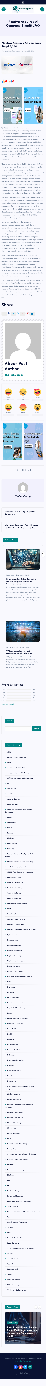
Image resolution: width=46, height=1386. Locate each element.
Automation (11, 822)
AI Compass (11, 789)
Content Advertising (14, 888)
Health (9, 1034)
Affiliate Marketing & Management (20, 778)
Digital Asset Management (16, 961)
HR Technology (12, 1044)
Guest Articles (12, 1029)
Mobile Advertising (14, 1123)
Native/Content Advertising (17, 1144)
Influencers (11, 1055)
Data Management (14, 945)
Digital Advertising (14, 956)
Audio (9, 817)
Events (9, 1013)
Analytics (10, 794)
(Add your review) (7, 704)
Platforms (10, 1175)
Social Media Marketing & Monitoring (20, 1248)
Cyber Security (12, 935)
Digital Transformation (15, 971)
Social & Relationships (15, 1238)
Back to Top (24, 1373)
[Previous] (35, 1307)
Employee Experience (15, 1003)
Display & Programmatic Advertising (20, 977)
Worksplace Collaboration (16, 1290)
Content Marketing (14, 893)
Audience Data (12, 804)
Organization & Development (17, 1159)
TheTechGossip (14, 375)
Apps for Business (13, 799)
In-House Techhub (13, 1050)
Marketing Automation (15, 1112)
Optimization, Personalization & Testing (21, 1154)
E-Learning (11, 987)
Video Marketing (13, 1285)
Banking (10, 833)
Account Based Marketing (16, 757)
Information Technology (15, 1060)
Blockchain (11, 838)
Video (9, 1274)
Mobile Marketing (13, 1133)
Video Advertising (13, 1280)
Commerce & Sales (14, 877)
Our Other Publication (23, 1361)
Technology (11, 1264)
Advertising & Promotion (16, 768)
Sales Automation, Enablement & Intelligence (23, 1212)
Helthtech (10, 1039)
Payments (10, 1165)
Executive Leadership (15, 1024)
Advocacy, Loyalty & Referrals (18, 773)
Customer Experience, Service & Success (21, 930)
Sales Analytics (12, 1206)
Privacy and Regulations (16, 1196)
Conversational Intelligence (10, 51)
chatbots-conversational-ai (16, 867)
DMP (9, 982)
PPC (8, 1180)
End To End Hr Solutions (16, 1008)
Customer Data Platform (16, 919)
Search (9, 721)
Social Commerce (13, 1243)
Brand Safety (12, 843)
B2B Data (10, 828)
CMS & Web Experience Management (20, 872)
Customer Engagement (15, 924)
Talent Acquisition (13, 1259)
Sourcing (10, 1253)
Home (23, 31)
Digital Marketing (13, 966)
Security (10, 1227)
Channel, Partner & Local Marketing (20, 862)
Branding (10, 849)
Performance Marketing (15, 1170)
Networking (11, 1149)
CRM (9, 909)
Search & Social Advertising (17, 1222)
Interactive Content (14, 1071)
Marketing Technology (15, 1117)
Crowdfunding (12, 914)
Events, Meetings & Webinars (17, 1018)
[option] (23, 1328)
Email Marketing (13, 997)
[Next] (39, 1307)
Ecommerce (11, 992)
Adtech (9, 762)
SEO (8, 1233)
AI (8, 783)
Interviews (10, 1076)
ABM (9, 752)
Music (9, 1138)
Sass (8, 1217)
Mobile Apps (12, 1128)
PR (8, 1185)
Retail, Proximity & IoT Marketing (19, 1201)
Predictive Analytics (14, 1191)
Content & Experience (15, 882)
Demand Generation (14, 950)
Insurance (10, 1065)
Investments (11, 1081)
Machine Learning (13, 1094)
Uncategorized (12, 1269)
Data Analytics (12, 940)
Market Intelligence (14, 1099)
